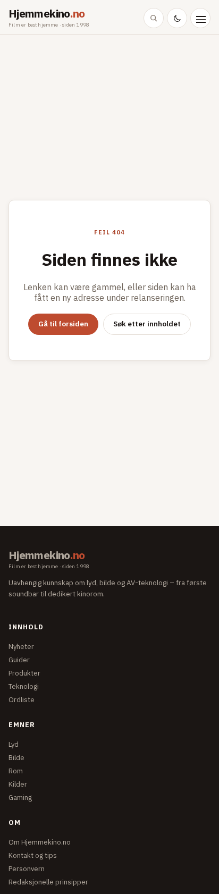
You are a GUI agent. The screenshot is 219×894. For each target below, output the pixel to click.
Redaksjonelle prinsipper (48, 882)
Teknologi (24, 686)
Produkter (24, 673)
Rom (16, 770)
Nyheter (21, 646)
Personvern (27, 868)
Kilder (18, 784)
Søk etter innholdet (147, 323)
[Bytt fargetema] (177, 18)
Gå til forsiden (63, 323)
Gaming (20, 797)
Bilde (16, 757)
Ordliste (22, 699)
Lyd (14, 744)
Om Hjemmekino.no (40, 842)
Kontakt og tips (33, 855)
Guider (19, 659)
